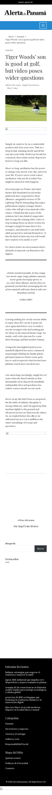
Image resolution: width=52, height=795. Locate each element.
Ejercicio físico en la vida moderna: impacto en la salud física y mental (23, 708)
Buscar (40, 548)
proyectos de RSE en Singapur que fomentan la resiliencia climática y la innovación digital (23, 699)
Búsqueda (10, 543)
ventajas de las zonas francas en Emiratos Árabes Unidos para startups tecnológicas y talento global (25, 690)
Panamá (9, 50)
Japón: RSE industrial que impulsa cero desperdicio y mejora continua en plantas (25, 681)
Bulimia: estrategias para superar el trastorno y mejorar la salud (22, 673)
